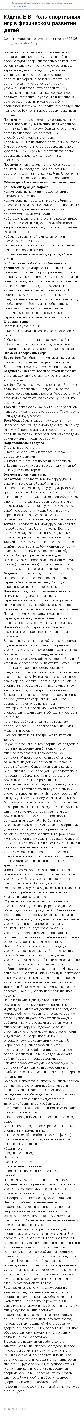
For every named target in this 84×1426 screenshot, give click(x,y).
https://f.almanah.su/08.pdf (22, 43)
